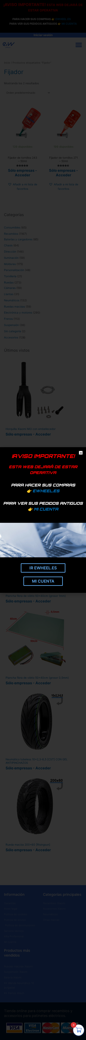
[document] (43, 520)
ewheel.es (46, 491)
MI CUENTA (46, 509)
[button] (80, 452)
